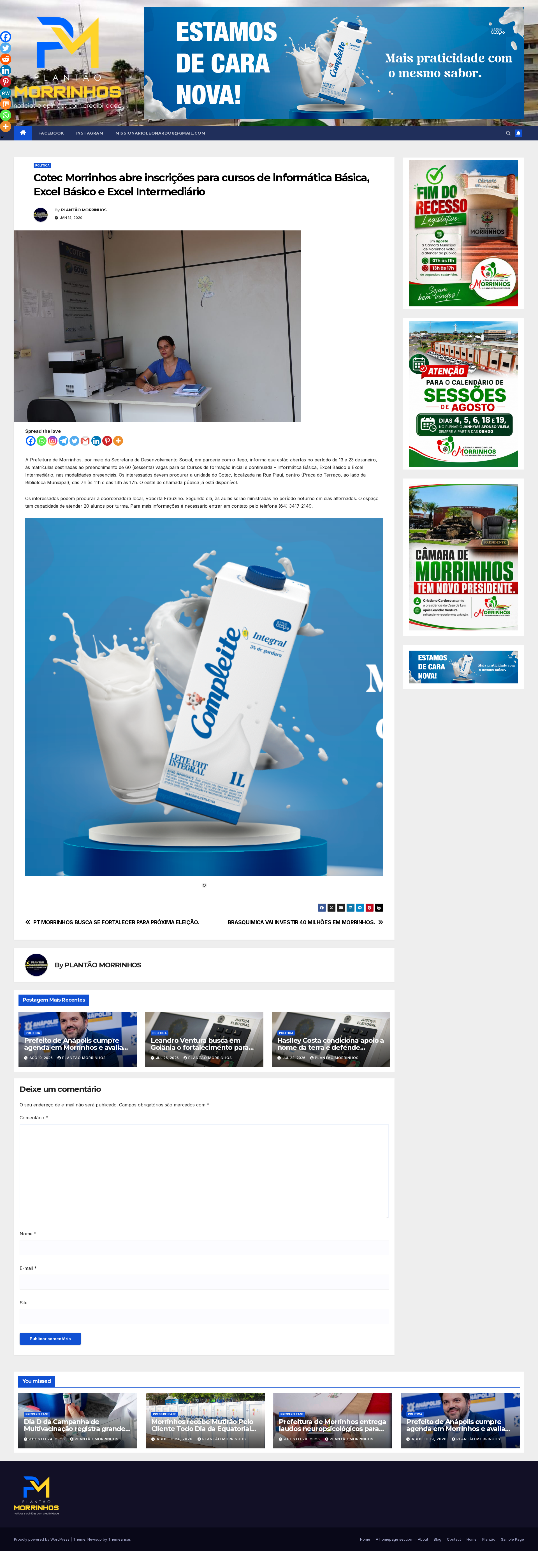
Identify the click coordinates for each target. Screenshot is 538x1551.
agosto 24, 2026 (47, 1439)
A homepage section (394, 1539)
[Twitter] (74, 441)
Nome (28, 1233)
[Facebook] (31, 441)
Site (23, 1302)
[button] (508, 133)
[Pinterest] (107, 441)
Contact (454, 1539)
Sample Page (512, 1539)
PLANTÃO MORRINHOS (84, 209)
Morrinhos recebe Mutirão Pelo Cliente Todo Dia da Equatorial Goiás (202, 1429)
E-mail (28, 1268)
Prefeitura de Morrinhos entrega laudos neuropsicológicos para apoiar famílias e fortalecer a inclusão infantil (332, 1432)
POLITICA (42, 165)
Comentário (34, 1117)
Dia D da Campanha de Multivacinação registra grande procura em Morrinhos (74, 1429)
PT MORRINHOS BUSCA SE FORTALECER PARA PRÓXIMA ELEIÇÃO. (116, 922)
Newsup (94, 1539)
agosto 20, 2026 (302, 1439)
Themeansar (119, 1539)
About (423, 1539)
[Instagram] (52, 441)
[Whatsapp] (42, 441)
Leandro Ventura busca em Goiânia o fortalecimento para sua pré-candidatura (200, 1047)
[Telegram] (63, 441)
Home (365, 1539)
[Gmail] (85, 441)
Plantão (488, 1539)
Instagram (89, 133)
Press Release (36, 1414)
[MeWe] (5, 92)
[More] (118, 441)
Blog (437, 1539)
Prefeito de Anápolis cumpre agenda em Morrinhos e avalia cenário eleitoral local (73, 1047)
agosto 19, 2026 (430, 1439)
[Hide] (2, 137)
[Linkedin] (96, 441)
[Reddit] (5, 59)
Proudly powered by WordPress (42, 1539)
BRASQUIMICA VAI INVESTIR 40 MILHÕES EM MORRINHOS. (301, 922)
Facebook (51, 133)
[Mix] (5, 104)
